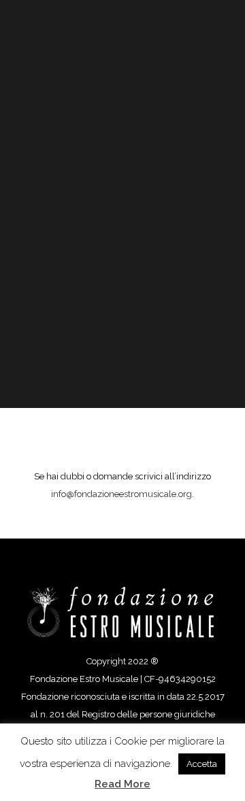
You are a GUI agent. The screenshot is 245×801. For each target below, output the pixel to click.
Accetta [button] (201, 764)
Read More (122, 784)
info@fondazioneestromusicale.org (121, 494)
